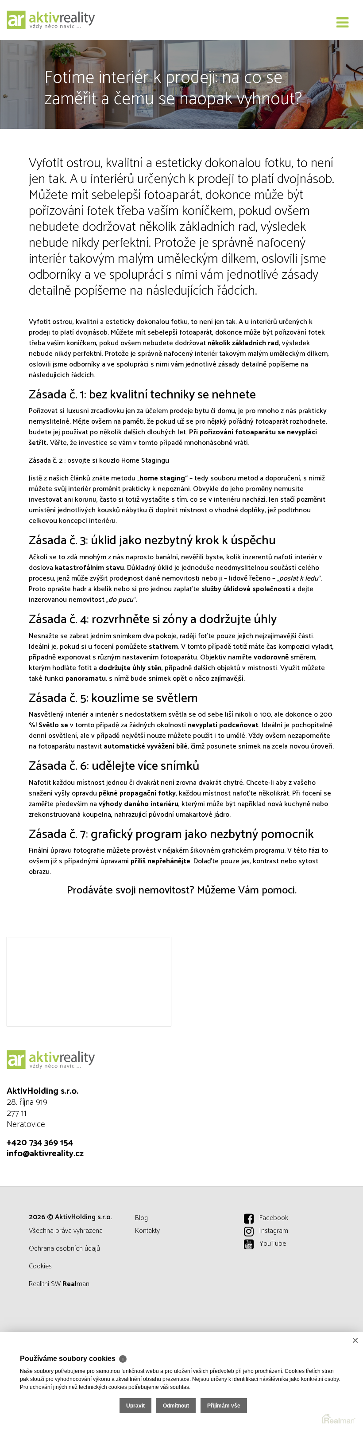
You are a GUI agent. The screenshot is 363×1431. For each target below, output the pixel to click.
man (75, 1284)
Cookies (40, 1266)
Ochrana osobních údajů (64, 1249)
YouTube (272, 1244)
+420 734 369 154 (40, 1142)
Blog (141, 1218)
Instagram (273, 1231)
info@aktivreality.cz (45, 1153)
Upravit (135, 1406)
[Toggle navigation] (342, 23)
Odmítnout (176, 1406)
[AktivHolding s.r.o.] (51, 20)
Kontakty (147, 1231)
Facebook (273, 1218)
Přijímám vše (223, 1406)
